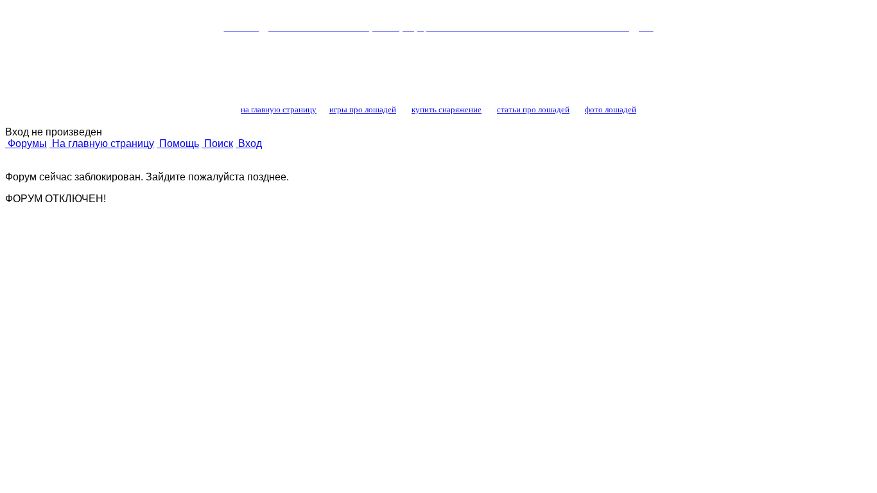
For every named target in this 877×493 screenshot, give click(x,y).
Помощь (178, 143)
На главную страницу (101, 143)
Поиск (217, 143)
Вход (249, 143)
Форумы (26, 143)
